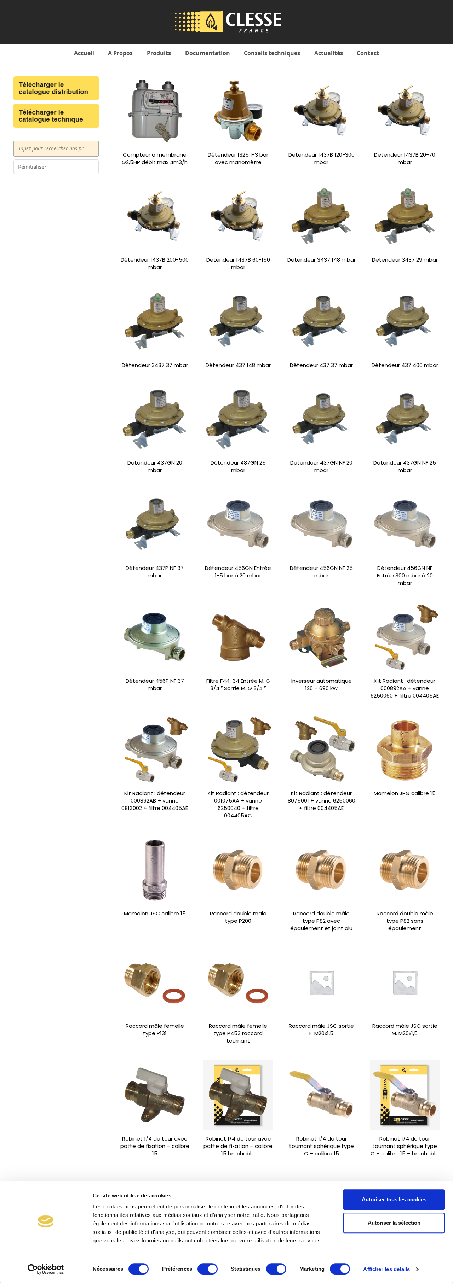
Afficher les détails (386, 1269)
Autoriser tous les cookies (394, 1199)
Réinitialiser (32, 166)
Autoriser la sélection (394, 1223)
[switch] (207, 1269)
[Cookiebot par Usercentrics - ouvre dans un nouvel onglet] (46, 1269)
